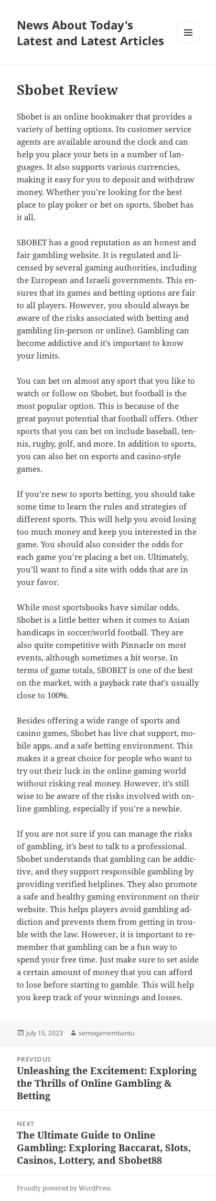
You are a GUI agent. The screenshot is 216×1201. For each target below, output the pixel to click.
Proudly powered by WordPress (64, 1188)
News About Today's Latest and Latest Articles (90, 32)
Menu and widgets (188, 43)
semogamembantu (106, 1033)
